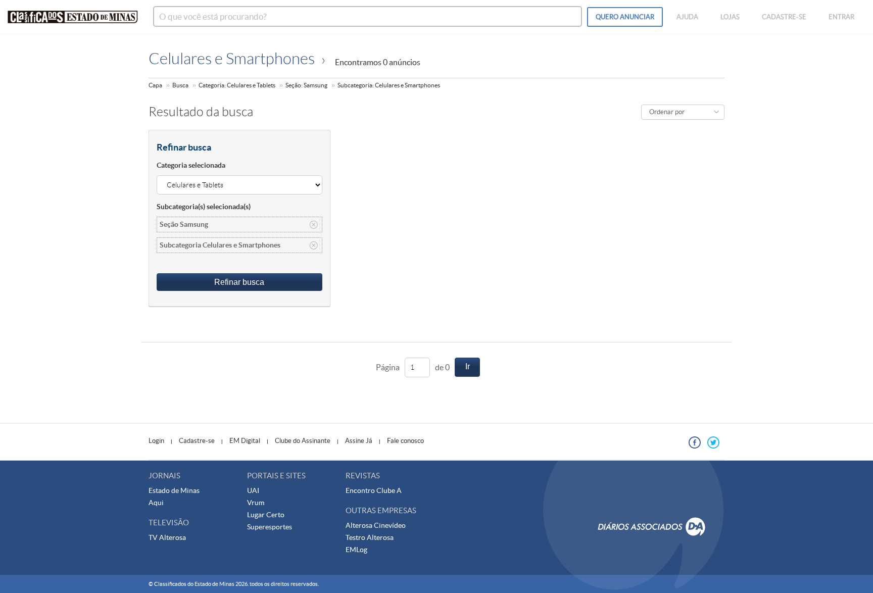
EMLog (356, 550)
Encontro (361, 490)
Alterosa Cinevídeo (376, 525)
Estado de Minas (174, 490)
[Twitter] (713, 442)
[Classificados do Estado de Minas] (73, 17)
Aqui (156, 503)
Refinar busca (239, 282)
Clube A (389, 490)
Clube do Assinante (302, 440)
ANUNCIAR (625, 17)
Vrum (255, 503)
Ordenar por (667, 112)
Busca (180, 85)
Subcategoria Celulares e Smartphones (220, 245)
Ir (467, 366)
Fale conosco (405, 440)
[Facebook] (695, 442)
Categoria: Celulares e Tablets (237, 85)
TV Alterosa (167, 537)
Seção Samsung (184, 224)
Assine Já (358, 440)
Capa (155, 85)
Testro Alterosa (370, 537)
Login (156, 440)
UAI (253, 490)
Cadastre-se (197, 440)
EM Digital (244, 440)
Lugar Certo (265, 515)
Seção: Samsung (306, 85)
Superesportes (269, 527)
